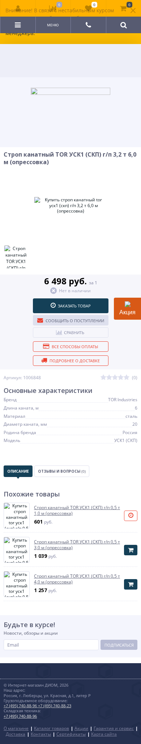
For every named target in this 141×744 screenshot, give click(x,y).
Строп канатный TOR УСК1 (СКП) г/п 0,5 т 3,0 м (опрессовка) (77, 544)
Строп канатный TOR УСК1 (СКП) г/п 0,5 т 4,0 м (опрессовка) (77, 579)
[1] (103, 377)
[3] (115, 377)
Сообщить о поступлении (75, 320)
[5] (126, 377)
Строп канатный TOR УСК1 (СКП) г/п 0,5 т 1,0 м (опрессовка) (77, 510)
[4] (121, 377)
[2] (109, 377)
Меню (53, 24)
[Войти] (18, 8)
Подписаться (119, 645)
